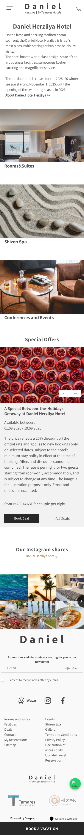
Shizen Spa (53, 724)
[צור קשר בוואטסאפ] (75, 783)
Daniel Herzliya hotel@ (42, 556)
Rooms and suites (17, 719)
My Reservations (16, 739)
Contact (10, 734)
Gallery (50, 729)
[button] (64, 393)
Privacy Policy (55, 739)
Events (50, 719)
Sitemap (10, 745)
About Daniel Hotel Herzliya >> (27, 95)
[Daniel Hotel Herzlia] (43, 8)
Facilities (10, 724)
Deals (8, 729)
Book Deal (21, 518)
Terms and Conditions (61, 734)
